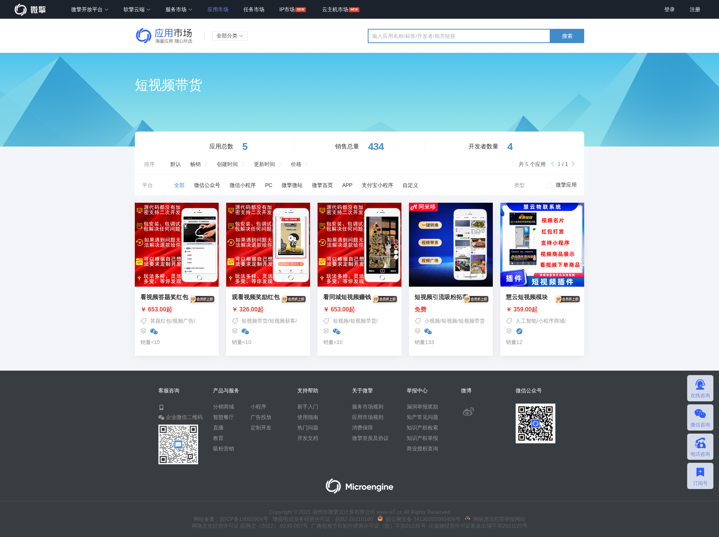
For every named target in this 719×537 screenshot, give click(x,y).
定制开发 (261, 428)
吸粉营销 (223, 449)
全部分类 (227, 36)
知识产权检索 (422, 428)
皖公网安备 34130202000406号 (422, 519)
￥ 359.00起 (522, 310)
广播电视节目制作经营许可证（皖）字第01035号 (367, 526)
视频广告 (183, 320)
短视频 (341, 320)
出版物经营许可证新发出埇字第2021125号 (477, 526)
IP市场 (287, 9)
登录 (669, 9)
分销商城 (223, 407)
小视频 (432, 320)
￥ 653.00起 (156, 310)
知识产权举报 (422, 438)
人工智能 (526, 320)
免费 (421, 310)
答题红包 (160, 320)
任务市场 (253, 9)
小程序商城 (551, 320)
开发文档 (307, 438)
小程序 (258, 407)
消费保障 (362, 428)
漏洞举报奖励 (422, 407)
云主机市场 (335, 9)
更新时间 (264, 164)
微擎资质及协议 (370, 438)
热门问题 (307, 428)
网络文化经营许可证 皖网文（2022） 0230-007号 (250, 526)
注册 (695, 9)
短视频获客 (282, 320)
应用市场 (217, 9)
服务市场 (177, 9)
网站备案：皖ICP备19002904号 (231, 519)
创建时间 (227, 164)
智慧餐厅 (223, 417)
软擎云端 (135, 9)
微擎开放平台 (87, 9)
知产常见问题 (422, 417)
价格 (296, 164)
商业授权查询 (422, 449)
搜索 (567, 36)
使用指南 (307, 417)
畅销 (195, 164)
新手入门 (307, 407)
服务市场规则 (367, 407)
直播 (218, 428)
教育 (218, 438)
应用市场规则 (367, 417)
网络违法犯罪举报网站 (497, 519)
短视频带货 (255, 320)
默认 (175, 164)
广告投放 (261, 417)
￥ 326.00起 (248, 310)
